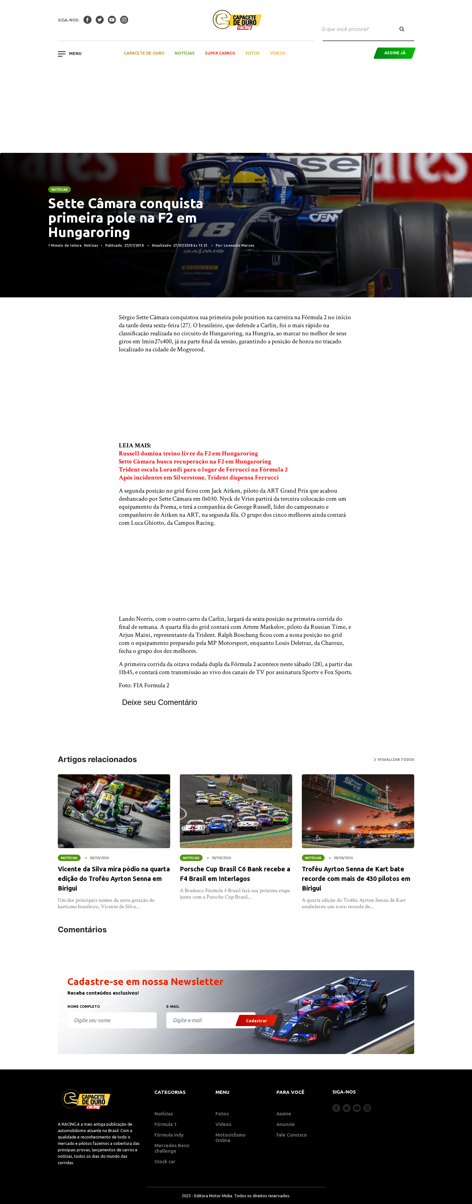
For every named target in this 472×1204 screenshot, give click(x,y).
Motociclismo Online (230, 1137)
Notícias (185, 53)
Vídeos (277, 53)
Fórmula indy (169, 1135)
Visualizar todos (395, 759)
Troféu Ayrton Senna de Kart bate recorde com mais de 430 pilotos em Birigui (356, 878)
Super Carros (220, 53)
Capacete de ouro (144, 53)
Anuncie (285, 1124)
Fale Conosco (291, 1135)
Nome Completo (83, 1006)
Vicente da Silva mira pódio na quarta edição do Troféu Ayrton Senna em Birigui (114, 878)
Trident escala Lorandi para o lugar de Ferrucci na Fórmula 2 (203, 469)
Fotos (253, 53)
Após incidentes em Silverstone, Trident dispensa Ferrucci (199, 477)
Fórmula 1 (165, 1124)
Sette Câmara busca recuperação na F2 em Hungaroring (195, 461)
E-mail (172, 1006)
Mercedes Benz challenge (171, 1148)
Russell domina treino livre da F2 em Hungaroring (188, 453)
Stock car (164, 1161)
